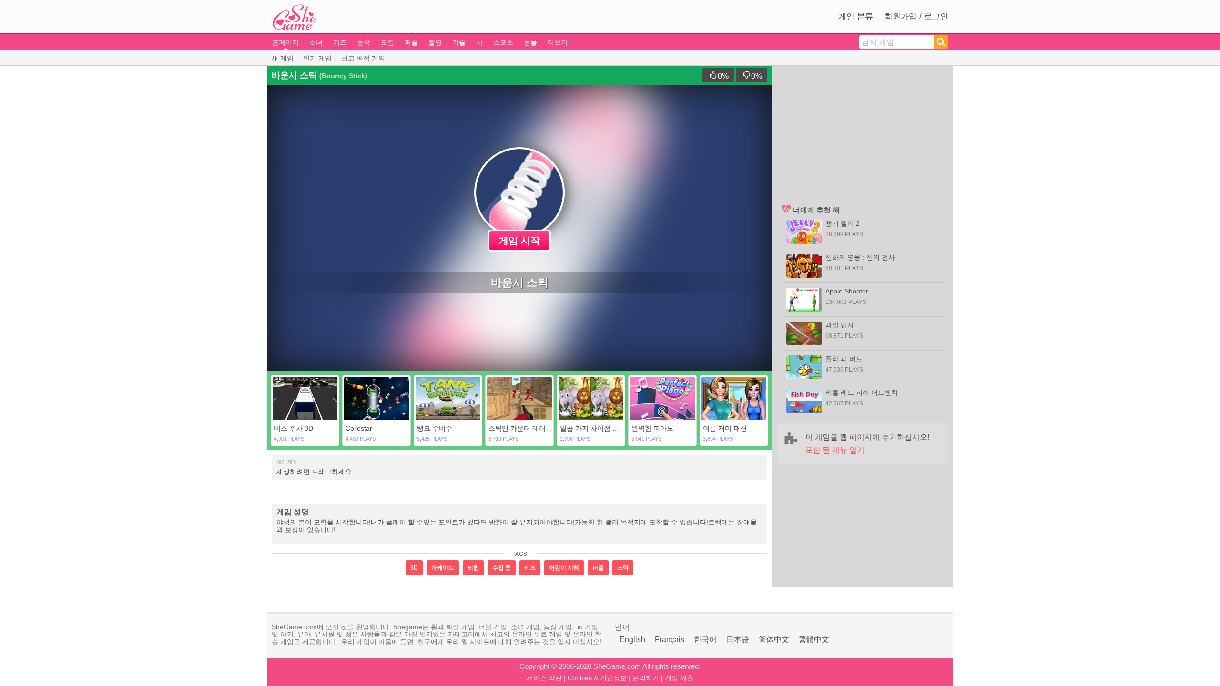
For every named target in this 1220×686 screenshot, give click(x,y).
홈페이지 (285, 42)
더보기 (558, 42)
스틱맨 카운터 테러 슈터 (524, 428)
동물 (530, 42)
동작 (363, 42)
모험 (387, 42)
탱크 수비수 (434, 428)
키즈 (339, 42)
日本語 (737, 640)
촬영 (435, 42)
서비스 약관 (544, 678)
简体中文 (774, 640)
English (632, 640)
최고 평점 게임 (363, 58)
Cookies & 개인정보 (597, 678)
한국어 (705, 640)
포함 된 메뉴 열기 (834, 450)
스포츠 (503, 42)
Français (669, 640)
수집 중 (501, 568)
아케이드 (442, 568)
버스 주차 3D (293, 428)
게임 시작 (519, 240)
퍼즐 (411, 42)
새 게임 (283, 58)
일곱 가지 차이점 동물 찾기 (600, 428)
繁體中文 (814, 640)
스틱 (623, 568)
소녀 (316, 42)
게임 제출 (679, 678)
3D (414, 568)
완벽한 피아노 (652, 428)
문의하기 (645, 678)
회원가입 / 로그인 (916, 16)
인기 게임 (317, 58)
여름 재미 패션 (725, 428)
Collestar (359, 428)
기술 (459, 42)
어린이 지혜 (564, 568)
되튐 (473, 568)
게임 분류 (855, 16)
